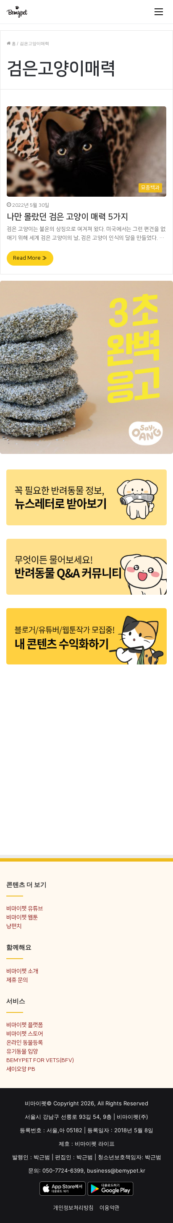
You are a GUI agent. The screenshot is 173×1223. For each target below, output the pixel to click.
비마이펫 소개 (22, 971)
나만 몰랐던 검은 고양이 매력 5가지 (67, 216)
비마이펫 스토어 (24, 1034)
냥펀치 (13, 926)
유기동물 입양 (22, 1051)
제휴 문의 (17, 980)
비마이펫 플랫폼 (24, 1025)
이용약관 (110, 1208)
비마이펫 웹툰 (22, 917)
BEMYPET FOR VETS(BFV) (40, 1060)
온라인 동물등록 (24, 1042)
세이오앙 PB (20, 1069)
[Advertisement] (86, 759)
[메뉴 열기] (158, 11)
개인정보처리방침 (73, 1208)
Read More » (30, 258)
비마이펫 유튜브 (24, 908)
